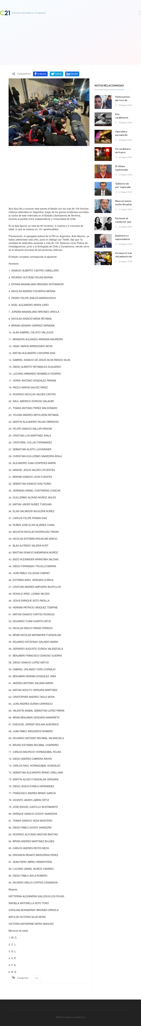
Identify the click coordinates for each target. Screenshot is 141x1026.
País (37, 978)
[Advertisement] (49, 175)
